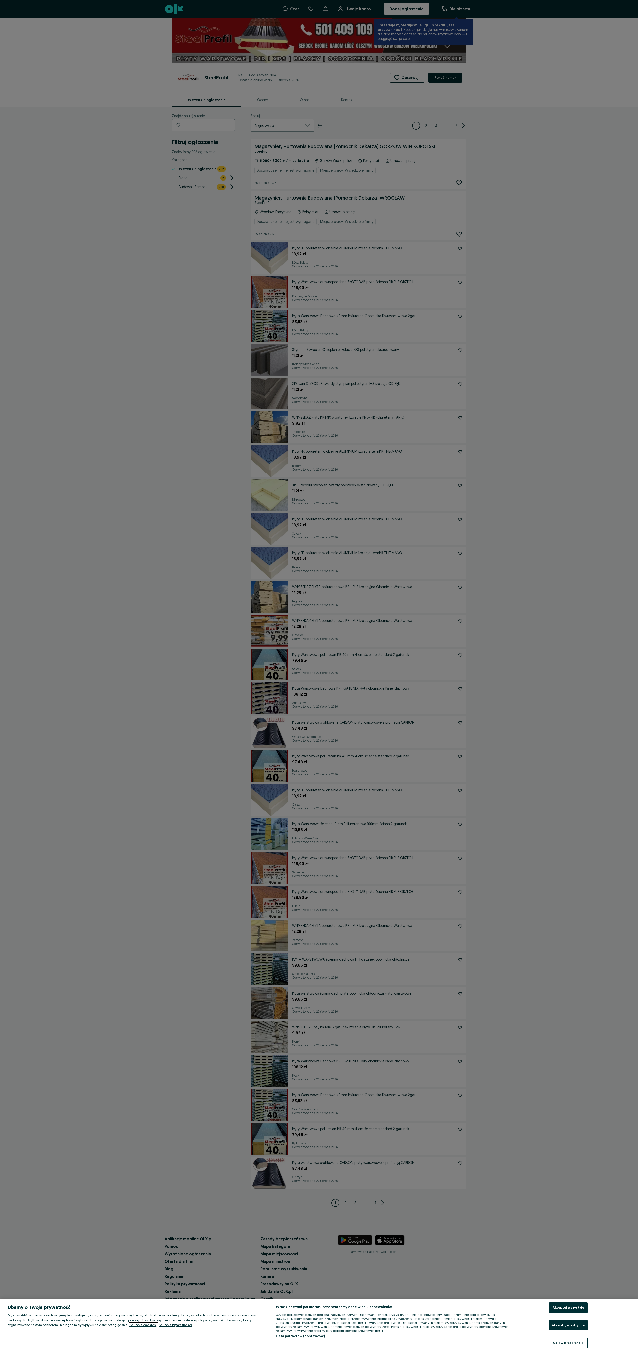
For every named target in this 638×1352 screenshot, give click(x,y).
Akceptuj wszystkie (568, 1307)
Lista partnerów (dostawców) (300, 1336)
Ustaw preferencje (568, 1343)
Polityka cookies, (143, 1325)
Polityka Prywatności (175, 1325)
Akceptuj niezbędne (568, 1325)
